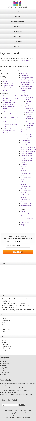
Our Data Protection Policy (29, 136)
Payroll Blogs (25, 130)
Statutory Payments (27, 154)
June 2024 (6, 90)
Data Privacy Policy (27, 80)
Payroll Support (18, 36)
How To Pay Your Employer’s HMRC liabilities (26, 88)
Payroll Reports (30, 123)
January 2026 (7, 81)
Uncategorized (25, 222)
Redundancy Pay (26, 141)
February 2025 (7, 88)
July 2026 (5, 79)
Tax (22, 220)
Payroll (23, 216)
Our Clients (18, 31)
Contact (11, 411)
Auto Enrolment (26, 206)
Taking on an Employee (28, 158)
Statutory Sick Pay (26, 156)
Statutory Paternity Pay (28, 151)
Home (18, 11)
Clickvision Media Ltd (20, 413)
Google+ (29, 411)
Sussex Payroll (18, 4)
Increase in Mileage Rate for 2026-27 (13, 303)
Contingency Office (27, 78)
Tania (4, 73)
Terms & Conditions (20, 411)
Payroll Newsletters (27, 218)
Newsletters (24, 93)
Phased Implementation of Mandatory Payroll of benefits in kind (10, 98)
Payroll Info (18, 26)
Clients (23, 211)
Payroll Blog (18, 41)
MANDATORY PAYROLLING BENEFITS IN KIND (10, 130)
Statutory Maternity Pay (28, 149)
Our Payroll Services (18, 21)
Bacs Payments (30, 112)
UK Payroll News (26, 203)
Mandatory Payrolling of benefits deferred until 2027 (10, 120)
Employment (25, 214)
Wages (23, 225)
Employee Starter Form (28, 82)
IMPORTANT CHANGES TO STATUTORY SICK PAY (10, 109)
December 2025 (8, 83)
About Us (18, 16)
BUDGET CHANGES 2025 (10, 307)
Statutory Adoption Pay (28, 147)
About (6, 411)
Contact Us (18, 46)
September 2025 (8, 86)
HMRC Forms (25, 84)
